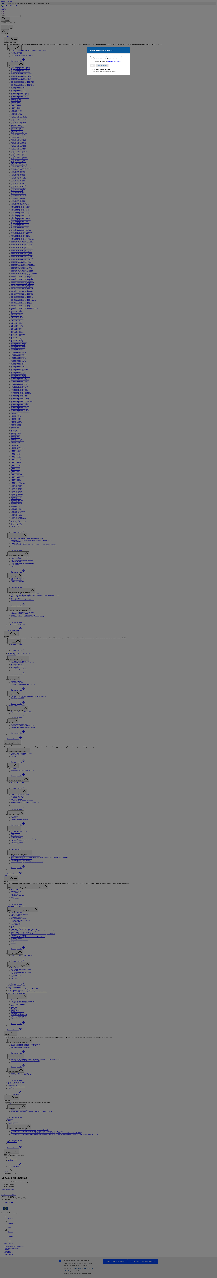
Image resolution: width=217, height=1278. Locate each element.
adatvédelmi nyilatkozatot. (114, 62)
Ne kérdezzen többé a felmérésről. (101, 69)
